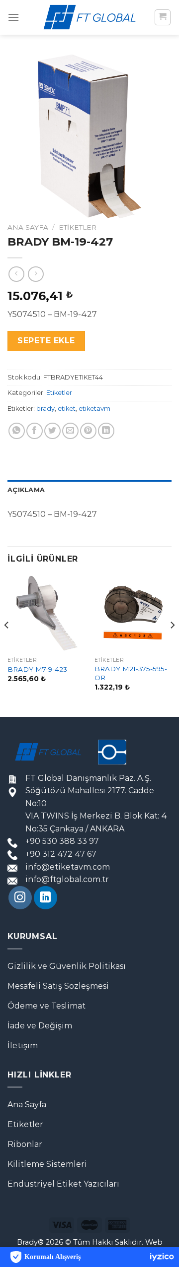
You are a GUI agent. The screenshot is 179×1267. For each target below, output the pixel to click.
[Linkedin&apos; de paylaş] (106, 431)
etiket (67, 408)
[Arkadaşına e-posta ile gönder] (70, 431)
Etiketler (77, 227)
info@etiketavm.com (67, 867)
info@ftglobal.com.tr (67, 879)
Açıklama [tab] (26, 490)
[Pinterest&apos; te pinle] (88, 431)
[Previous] (7, 644)
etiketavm (94, 408)
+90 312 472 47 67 (60, 854)
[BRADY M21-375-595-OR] (133, 613)
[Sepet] (163, 17)
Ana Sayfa (27, 227)
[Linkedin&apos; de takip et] (45, 897)
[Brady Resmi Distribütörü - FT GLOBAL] (89, 17)
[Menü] (13, 17)
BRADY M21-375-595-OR (130, 673)
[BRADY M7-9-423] (46, 613)
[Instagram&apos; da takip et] (20, 897)
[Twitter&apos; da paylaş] (52, 431)
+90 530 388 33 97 (62, 841)
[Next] (172, 644)
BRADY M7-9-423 (37, 669)
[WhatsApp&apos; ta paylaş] (16, 431)
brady (45, 408)
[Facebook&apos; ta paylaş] (34, 431)
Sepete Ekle (46, 340)
